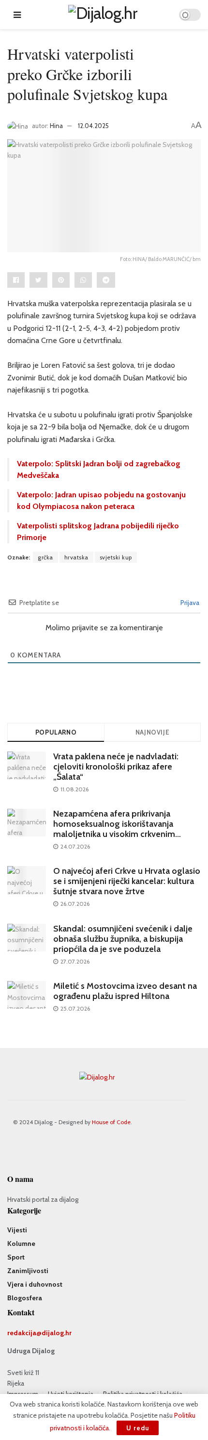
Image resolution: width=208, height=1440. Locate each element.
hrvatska (76, 557)
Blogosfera (24, 1297)
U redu (137, 1428)
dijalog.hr (57, 1332)
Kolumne (21, 1243)
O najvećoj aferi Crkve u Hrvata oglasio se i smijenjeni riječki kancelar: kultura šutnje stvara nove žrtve (126, 881)
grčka (45, 557)
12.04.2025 (93, 126)
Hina (56, 126)
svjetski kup (116, 557)
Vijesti (17, 1230)
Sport (16, 1257)
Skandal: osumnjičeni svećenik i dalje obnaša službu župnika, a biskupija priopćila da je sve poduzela (123, 938)
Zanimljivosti (27, 1270)
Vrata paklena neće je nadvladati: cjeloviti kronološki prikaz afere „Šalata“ (115, 766)
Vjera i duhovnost (34, 1284)
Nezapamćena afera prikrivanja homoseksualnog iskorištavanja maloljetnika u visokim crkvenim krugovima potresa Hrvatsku (114, 829)
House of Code (111, 1122)
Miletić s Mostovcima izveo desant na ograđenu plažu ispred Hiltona (125, 991)
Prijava (189, 602)
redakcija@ (24, 1332)
